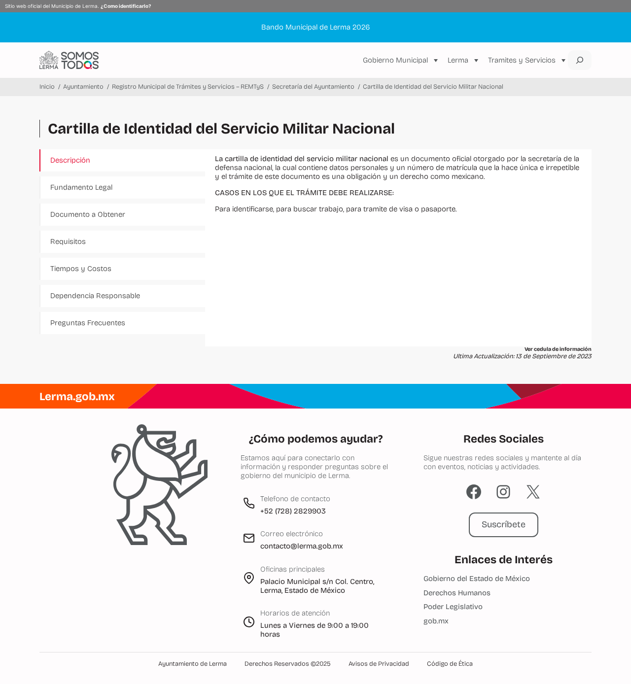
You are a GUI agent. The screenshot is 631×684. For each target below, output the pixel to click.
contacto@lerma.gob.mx (301, 546)
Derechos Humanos (457, 592)
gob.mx (436, 620)
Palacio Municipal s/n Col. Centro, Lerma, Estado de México (317, 586)
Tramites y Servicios (522, 60)
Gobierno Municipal (395, 60)
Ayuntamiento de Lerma (192, 664)
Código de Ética (450, 664)
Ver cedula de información (558, 349)
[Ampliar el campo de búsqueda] (580, 60)
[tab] (123, 160)
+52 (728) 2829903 (293, 511)
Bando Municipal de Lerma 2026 (315, 27)
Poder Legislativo (453, 606)
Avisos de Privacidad (379, 664)
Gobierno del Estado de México (476, 578)
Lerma (458, 60)
